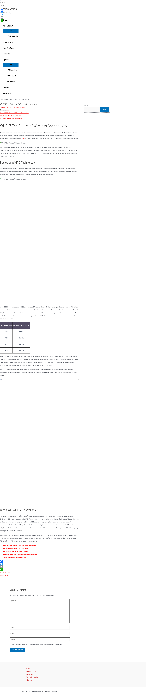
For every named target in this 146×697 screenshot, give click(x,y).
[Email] (39, 566)
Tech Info (6, 54)
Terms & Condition (32, 677)
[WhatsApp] (39, 569)
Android (6, 88)
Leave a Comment (5, 107)
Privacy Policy (31, 671)
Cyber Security (8, 42)
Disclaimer (30, 674)
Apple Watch (13, 76)
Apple (5, 60)
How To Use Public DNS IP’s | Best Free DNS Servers (19, 545)
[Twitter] (39, 564)
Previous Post (5, 572)
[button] (13, 26)
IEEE (22, 138)
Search (86, 105)
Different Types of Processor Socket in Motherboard (20, 554)
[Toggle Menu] (11, 31)
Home (5, 20)
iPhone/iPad (13, 70)
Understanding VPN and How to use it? (15, 551)
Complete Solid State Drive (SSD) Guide (15, 548)
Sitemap (29, 680)
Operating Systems (9, 48)
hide (7, 110)
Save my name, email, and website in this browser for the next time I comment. (37, 644)
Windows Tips (14, 36)
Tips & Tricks (7, 26)
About (28, 668)
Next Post (4, 575)
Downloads (7, 93)
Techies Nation (8, 8)
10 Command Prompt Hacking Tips (14, 557)
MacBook (12, 82)
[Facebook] (39, 561)
